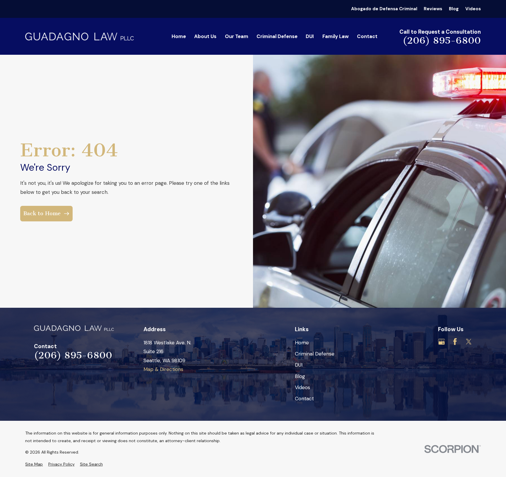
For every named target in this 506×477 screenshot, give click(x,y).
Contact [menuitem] (367, 36)
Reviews (433, 9)
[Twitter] (468, 341)
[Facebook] (455, 341)
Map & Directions (163, 369)
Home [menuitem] (179, 36)
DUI (298, 365)
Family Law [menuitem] (335, 36)
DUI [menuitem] (310, 36)
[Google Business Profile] (441, 341)
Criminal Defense (314, 354)
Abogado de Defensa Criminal (384, 9)
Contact (304, 398)
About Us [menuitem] (205, 36)
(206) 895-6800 (442, 40)
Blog (454, 9)
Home (302, 342)
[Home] (79, 36)
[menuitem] (34, 464)
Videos (473, 9)
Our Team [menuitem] (236, 36)
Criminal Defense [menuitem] (277, 36)
